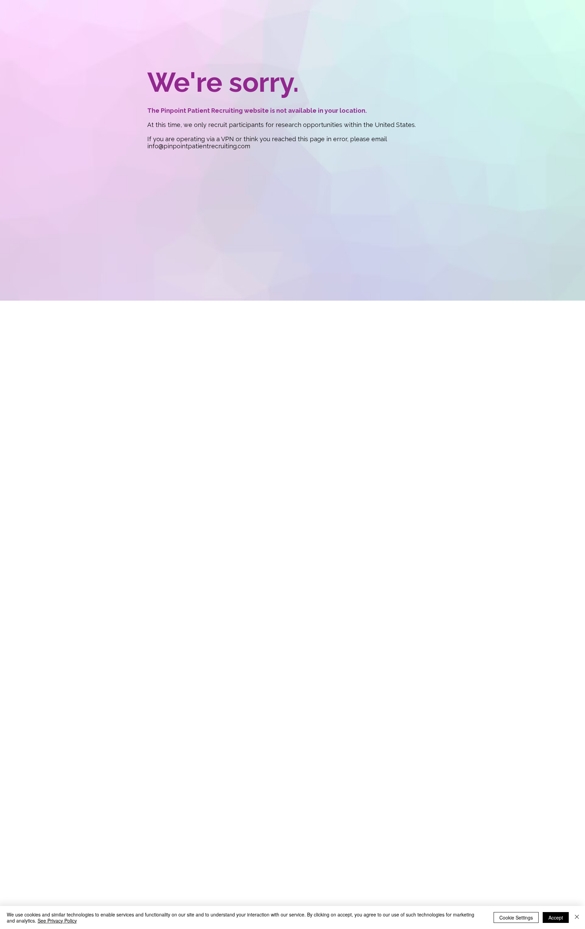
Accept (555, 917)
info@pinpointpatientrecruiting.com (198, 146)
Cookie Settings (516, 917)
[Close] (577, 917)
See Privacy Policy (57, 920)
